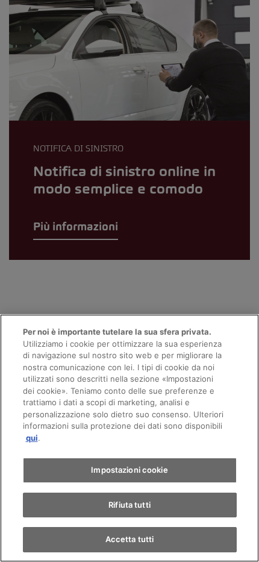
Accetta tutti (129, 539)
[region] (129, 438)
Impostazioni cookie (129, 470)
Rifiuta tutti (129, 505)
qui (32, 438)
